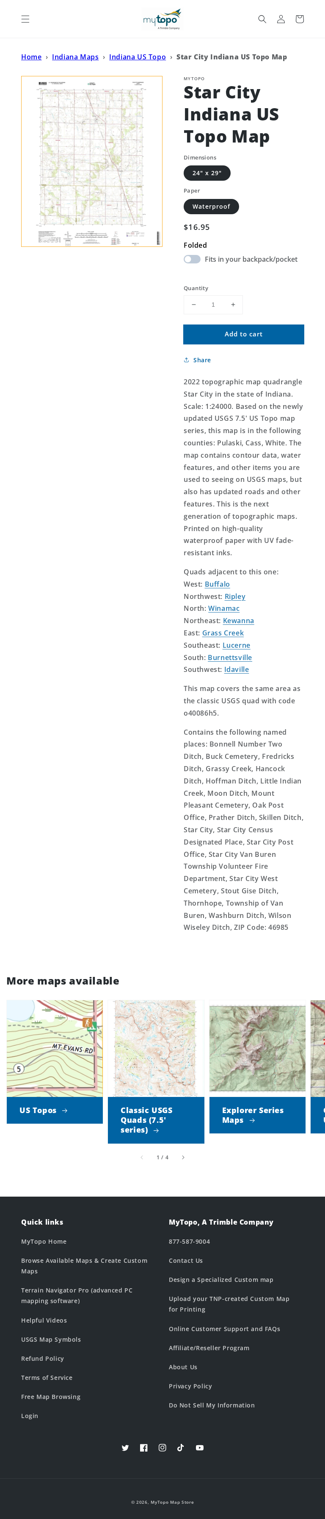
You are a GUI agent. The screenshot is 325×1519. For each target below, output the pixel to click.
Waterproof (211, 206)
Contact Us (186, 1260)
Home (31, 57)
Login (30, 1416)
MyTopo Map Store (172, 1502)
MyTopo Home (44, 1241)
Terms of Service (47, 1378)
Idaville (236, 669)
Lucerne (237, 645)
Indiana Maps (75, 57)
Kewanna (238, 620)
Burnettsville (230, 657)
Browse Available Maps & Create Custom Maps (84, 1265)
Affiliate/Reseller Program (209, 1348)
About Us (183, 1367)
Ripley (235, 596)
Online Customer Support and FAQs (224, 1329)
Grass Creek (223, 633)
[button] (25, 19)
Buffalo (217, 584)
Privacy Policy (190, 1386)
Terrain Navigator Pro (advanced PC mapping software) (76, 1295)
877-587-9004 (189, 1241)
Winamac (224, 608)
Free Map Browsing (50, 1397)
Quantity (196, 288)
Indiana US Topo (137, 57)
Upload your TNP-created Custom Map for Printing (229, 1304)
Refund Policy (42, 1358)
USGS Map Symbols (51, 1339)
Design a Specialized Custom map (221, 1280)
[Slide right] (183, 1157)
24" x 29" (207, 173)
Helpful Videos (44, 1320)
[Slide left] (142, 1157)
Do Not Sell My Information (212, 1405)
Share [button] (202, 360)
